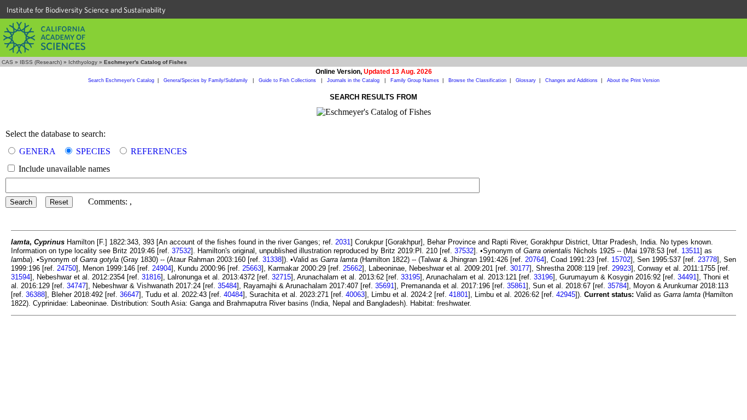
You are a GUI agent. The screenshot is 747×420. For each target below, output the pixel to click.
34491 (687, 277)
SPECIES (93, 151)
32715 (281, 277)
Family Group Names (414, 80)
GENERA (37, 151)
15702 (621, 259)
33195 (410, 277)
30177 (519, 268)
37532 (181, 251)
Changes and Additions (571, 80)
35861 (516, 286)
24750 (66, 268)
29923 (621, 268)
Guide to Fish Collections (288, 80)
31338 (272, 259)
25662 (352, 268)
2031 (343, 242)
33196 (543, 277)
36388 (35, 294)
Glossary (526, 80)
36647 (129, 294)
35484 (227, 286)
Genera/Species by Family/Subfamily (206, 80)
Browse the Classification (477, 80)
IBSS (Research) (41, 62)
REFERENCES (159, 151)
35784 (617, 286)
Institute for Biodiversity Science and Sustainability (86, 9)
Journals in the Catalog (354, 80)
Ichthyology (82, 62)
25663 (251, 268)
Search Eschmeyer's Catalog (121, 80)
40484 (233, 294)
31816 (151, 277)
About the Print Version (633, 80)
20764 (534, 259)
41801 (458, 294)
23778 (707, 259)
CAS (7, 62)
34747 (76, 286)
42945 (565, 294)
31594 (20, 277)
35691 (384, 286)
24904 (161, 268)
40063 (355, 294)
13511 (690, 251)
